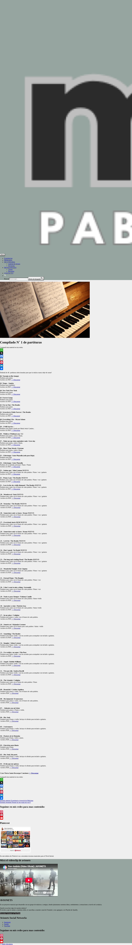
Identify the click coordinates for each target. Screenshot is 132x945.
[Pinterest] (66, 362)
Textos (10, 269)
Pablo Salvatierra (7, 944)
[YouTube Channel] (66, 818)
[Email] (66, 359)
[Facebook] (66, 356)
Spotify (6, 924)
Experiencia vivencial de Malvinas (16, 800)
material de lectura (14, 264)
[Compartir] (66, 368)
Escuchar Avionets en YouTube (10, 913)
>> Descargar (15, 380)
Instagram (7, 922)
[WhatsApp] (66, 349)
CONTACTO (8, 273)
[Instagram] (66, 811)
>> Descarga (15, 416)
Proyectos (11, 266)
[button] (5, 276)
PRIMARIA (8, 260)
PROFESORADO (10, 267)
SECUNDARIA (9, 262)
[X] (66, 353)
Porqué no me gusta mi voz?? (15, 802)
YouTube (7, 926)
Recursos (11, 271)
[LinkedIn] (66, 365)
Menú (2, 254)
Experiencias (8, 258)
